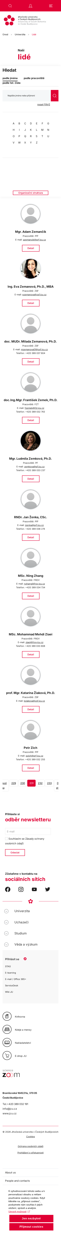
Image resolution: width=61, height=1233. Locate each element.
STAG (8, 966)
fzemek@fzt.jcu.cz (34, 408)
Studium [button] (20, 933)
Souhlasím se (24, 841)
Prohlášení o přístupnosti (30, 1152)
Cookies (30, 1136)
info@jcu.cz (10, 1108)
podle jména (10, 78)
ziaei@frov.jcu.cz (34, 642)
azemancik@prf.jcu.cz (34, 239)
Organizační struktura (30, 192)
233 (49, 783)
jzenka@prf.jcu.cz (34, 525)
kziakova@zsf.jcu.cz (34, 700)
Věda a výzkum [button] (25, 944)
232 (40, 783)
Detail (30, 248)
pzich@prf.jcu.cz (34, 755)
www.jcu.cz (9, 1113)
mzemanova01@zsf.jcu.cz (34, 349)
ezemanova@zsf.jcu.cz (34, 294)
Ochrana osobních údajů (30, 1146)
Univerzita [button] (22, 911)
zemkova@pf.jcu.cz (34, 466)
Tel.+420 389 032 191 (15, 1104)
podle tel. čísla (12, 82)
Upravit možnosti (17, 1211)
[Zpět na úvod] (30, 20)
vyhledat (54, 95)
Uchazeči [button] (21, 922)
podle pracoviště (34, 78)
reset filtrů (43, 104)
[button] (10, 6)
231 (31, 783)
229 (13, 783)
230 (22, 783)
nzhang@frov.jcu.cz (34, 583)
